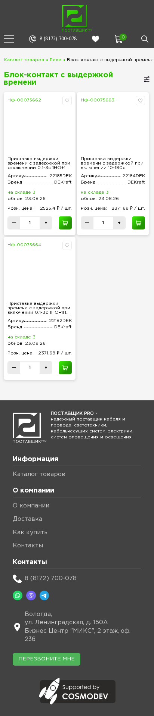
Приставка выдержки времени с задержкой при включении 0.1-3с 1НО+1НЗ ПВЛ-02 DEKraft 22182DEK (38, 308)
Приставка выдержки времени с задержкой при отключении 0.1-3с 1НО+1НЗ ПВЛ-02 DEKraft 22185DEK (39, 163)
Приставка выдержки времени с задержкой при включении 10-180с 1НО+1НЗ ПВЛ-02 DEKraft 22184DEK (112, 163)
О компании (31, 506)
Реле (55, 60)
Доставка (27, 519)
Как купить (30, 532)
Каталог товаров (24, 60)
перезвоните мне (46, 659)
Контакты (28, 545)
